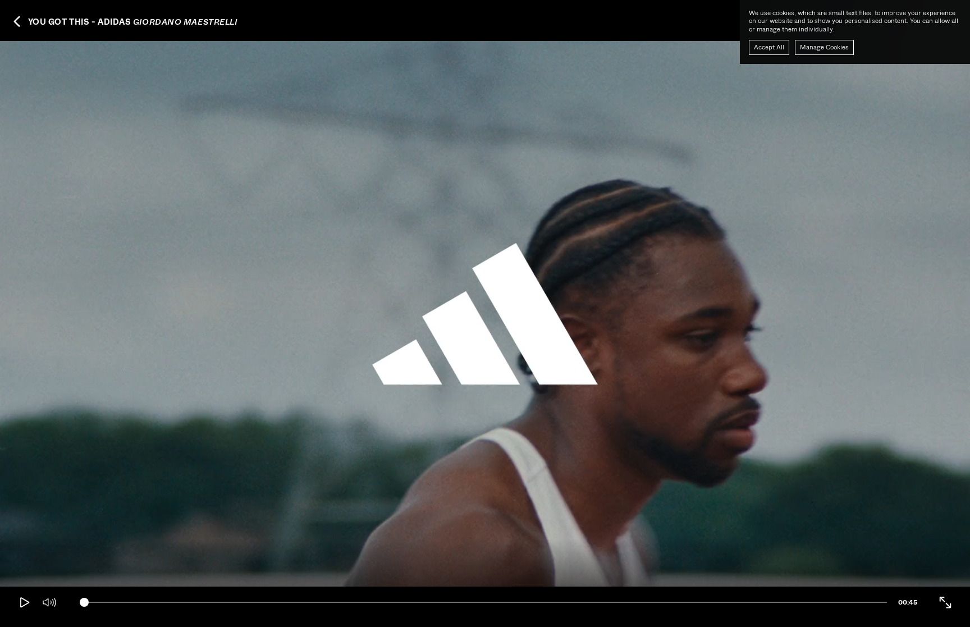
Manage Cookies (824, 47)
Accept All (769, 47)
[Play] (24, 602)
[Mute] (49, 602)
